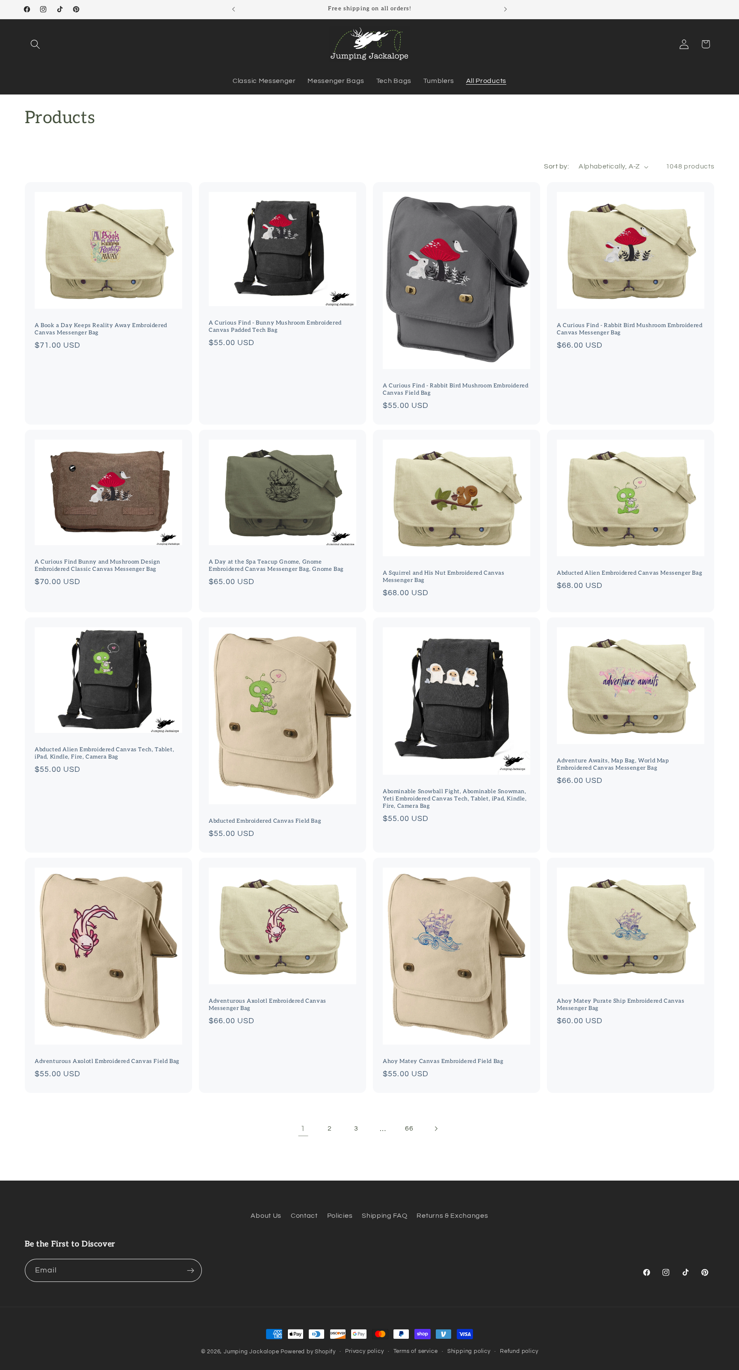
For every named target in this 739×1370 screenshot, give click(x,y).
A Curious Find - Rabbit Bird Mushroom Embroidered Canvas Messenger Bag (629, 329)
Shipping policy (469, 1351)
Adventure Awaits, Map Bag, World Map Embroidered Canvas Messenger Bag (613, 764)
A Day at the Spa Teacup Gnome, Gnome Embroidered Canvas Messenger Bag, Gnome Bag (276, 565)
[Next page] (436, 1129)
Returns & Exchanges (452, 1215)
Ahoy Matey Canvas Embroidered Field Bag (443, 1061)
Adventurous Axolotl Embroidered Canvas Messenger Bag (267, 1005)
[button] (36, 44)
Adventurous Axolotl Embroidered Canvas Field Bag (107, 1061)
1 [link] (303, 1129)
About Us (266, 1215)
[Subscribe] (190, 1270)
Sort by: (556, 166)
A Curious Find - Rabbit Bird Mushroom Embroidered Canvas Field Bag (455, 389)
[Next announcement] (505, 9)
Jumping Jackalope (251, 1352)
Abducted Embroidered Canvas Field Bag (265, 821)
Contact (304, 1215)
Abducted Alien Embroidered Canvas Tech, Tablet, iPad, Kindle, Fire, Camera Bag (104, 753)
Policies (340, 1215)
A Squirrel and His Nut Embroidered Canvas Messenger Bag (444, 577)
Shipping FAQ (384, 1215)
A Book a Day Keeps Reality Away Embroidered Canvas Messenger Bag (101, 329)
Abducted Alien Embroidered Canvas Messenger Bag (629, 573)
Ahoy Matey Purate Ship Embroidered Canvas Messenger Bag (621, 1005)
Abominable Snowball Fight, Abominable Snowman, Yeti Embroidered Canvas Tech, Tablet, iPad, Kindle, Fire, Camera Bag (455, 798)
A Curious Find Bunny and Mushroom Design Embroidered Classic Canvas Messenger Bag (97, 565)
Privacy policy (364, 1351)
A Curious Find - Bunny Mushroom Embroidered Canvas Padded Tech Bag (275, 326)
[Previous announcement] (233, 9)
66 (409, 1128)
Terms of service (415, 1351)
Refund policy (519, 1351)
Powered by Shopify (308, 1352)
